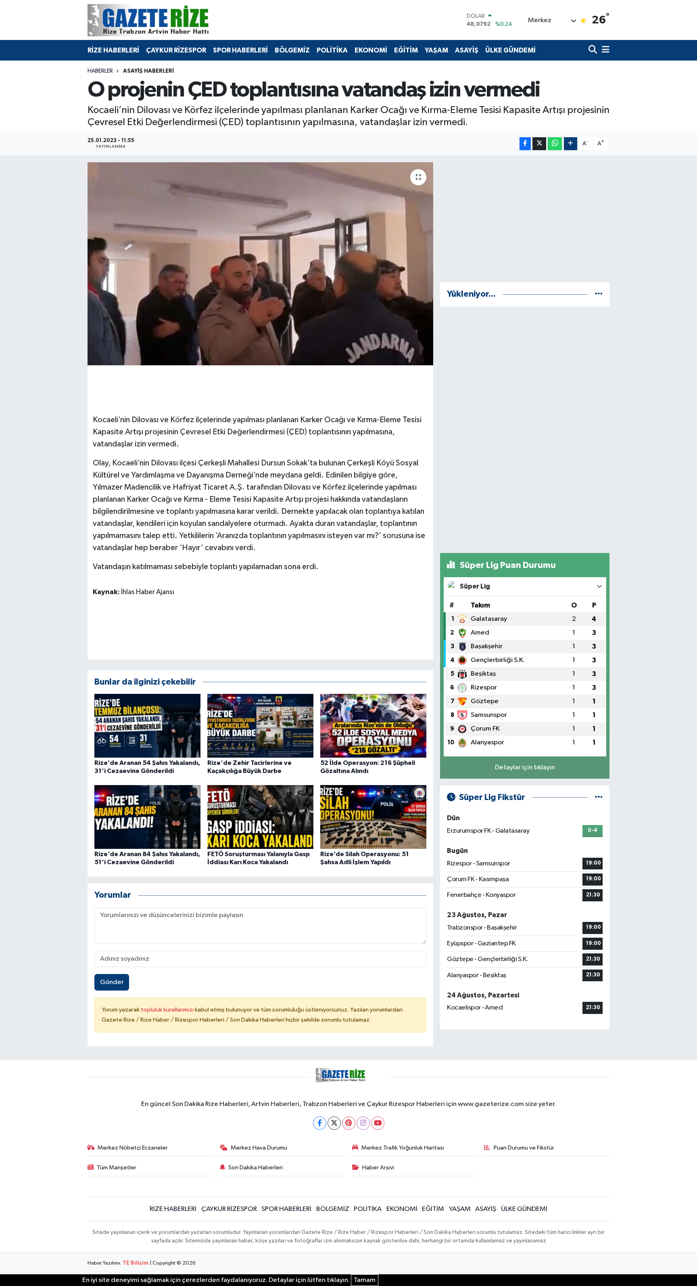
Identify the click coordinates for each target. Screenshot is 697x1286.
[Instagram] (363, 1123)
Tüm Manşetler (116, 1168)
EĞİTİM (406, 50)
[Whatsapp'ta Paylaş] (555, 144)
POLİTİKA (332, 50)
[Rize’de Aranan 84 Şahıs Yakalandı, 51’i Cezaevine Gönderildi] (147, 816)
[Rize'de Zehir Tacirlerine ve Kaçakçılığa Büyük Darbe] (260, 725)
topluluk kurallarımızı (168, 1010)
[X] (334, 1123)
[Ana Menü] (604, 50)
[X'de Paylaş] (539, 144)
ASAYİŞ (466, 50)
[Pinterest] (348, 1123)
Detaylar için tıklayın (525, 767)
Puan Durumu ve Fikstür (524, 1148)
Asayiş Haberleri (148, 71)
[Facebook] (319, 1123)
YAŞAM (436, 50)
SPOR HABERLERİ (240, 50)
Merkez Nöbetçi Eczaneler (133, 1148)
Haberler (100, 71)
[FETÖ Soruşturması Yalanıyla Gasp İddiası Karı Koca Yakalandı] (260, 816)
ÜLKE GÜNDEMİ (510, 50)
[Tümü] (599, 294)
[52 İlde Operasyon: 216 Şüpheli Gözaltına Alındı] (373, 725)
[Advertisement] (524, 218)
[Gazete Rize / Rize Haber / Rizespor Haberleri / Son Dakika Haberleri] (168, 20)
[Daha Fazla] (570, 144)
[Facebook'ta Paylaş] (525, 144)
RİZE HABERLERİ (113, 50)
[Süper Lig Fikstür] (599, 797)
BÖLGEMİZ (292, 50)
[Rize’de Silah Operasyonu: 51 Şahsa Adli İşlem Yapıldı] (373, 816)
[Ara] (593, 50)
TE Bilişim (135, 1263)
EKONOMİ (371, 50)
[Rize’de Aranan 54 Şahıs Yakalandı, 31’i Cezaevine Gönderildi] (147, 725)
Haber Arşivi (378, 1168)
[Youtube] (377, 1123)
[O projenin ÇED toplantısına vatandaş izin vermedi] (260, 263)
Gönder (112, 982)
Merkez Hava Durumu (259, 1148)
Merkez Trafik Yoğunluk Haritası (402, 1148)
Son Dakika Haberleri (255, 1168)
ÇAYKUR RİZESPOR (176, 50)
